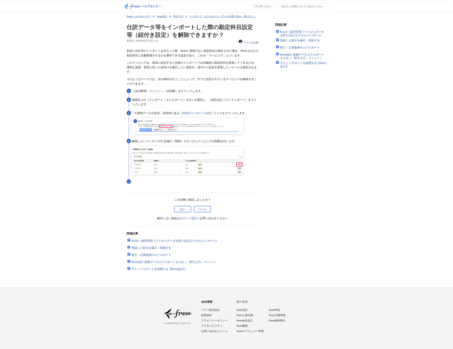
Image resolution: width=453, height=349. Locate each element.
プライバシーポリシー (214, 320)
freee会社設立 (245, 320)
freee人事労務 (245, 315)
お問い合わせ (264, 6)
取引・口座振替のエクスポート (151, 254)
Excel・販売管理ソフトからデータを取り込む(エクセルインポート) (174, 240)
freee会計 (162, 16)
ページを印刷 (250, 42)
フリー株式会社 (210, 309)
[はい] (182, 209)
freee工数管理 (277, 315)
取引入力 (178, 16)
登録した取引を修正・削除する (151, 247)
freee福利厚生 (277, 320)
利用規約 (206, 315)
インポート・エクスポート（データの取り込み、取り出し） (222, 16)
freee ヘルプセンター (139, 16)
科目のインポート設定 (196, 113)
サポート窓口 (188, 218)
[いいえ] (202, 209)
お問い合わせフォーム (214, 331)
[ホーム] (142, 6)
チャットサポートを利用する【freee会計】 (158, 269)
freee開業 (242, 325)
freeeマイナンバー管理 (250, 331)
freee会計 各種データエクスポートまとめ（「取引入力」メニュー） (174, 261)
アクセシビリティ (211, 325)
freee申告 (274, 309)
